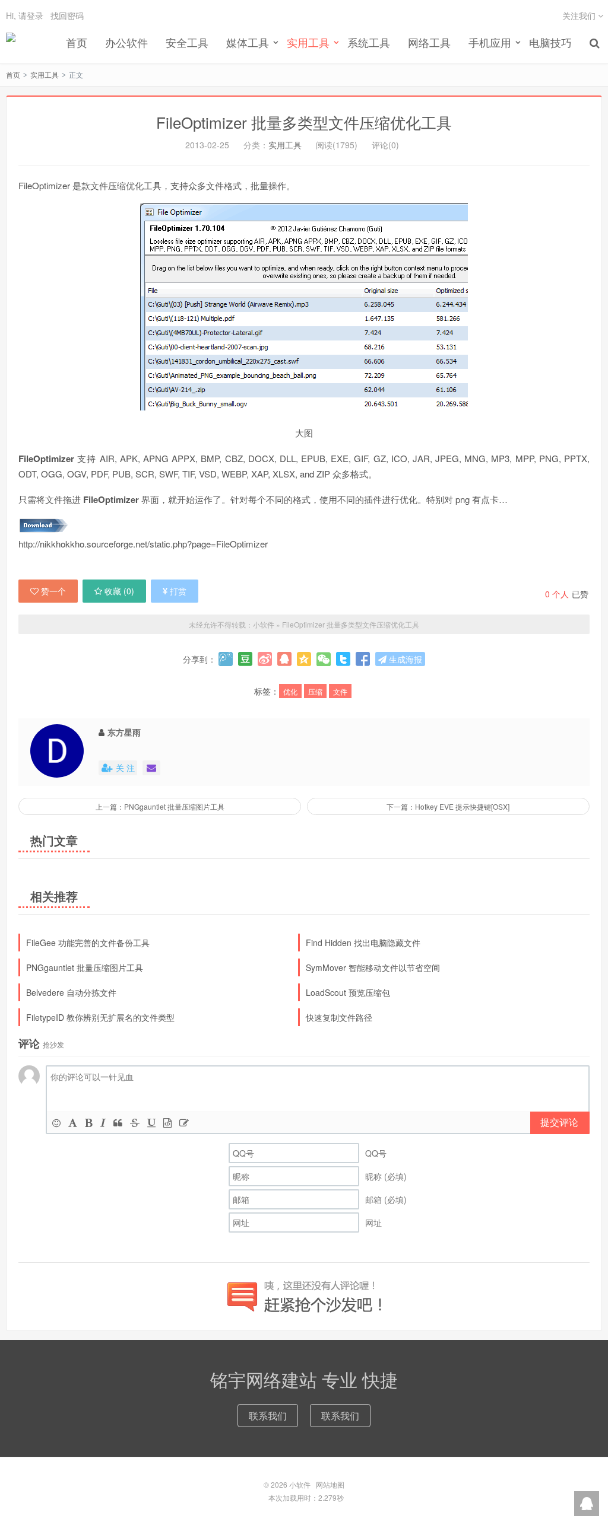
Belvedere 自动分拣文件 (71, 992)
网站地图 (330, 1484)
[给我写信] (151, 767)
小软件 (10, 42)
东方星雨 (124, 732)
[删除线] (135, 1122)
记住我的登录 (245, 66)
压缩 (315, 691)
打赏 (178, 591)
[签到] (184, 1122)
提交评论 (559, 1122)
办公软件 (126, 42)
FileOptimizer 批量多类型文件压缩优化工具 (350, 624)
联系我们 (268, 1415)
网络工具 (429, 42)
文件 (340, 691)
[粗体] (89, 1122)
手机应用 (489, 42)
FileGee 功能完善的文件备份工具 (88, 942)
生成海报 (404, 659)
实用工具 (44, 74)
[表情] (56, 1122)
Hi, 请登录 (24, 15)
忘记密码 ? (376, 66)
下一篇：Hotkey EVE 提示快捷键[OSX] (448, 806)
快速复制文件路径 (339, 1017)
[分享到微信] (323, 659)
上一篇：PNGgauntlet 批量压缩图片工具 (160, 806)
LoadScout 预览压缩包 (348, 992)
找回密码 (67, 15)
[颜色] (72, 1122)
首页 (76, 42)
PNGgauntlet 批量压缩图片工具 (84, 967)
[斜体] (103, 1122)
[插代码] (167, 1122)
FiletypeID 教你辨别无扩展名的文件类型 (100, 1017)
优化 (290, 691)
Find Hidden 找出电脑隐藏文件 (363, 942)
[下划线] (151, 1122)
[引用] (117, 1122)
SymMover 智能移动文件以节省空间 (373, 967)
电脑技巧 (550, 42)
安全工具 (187, 42)
